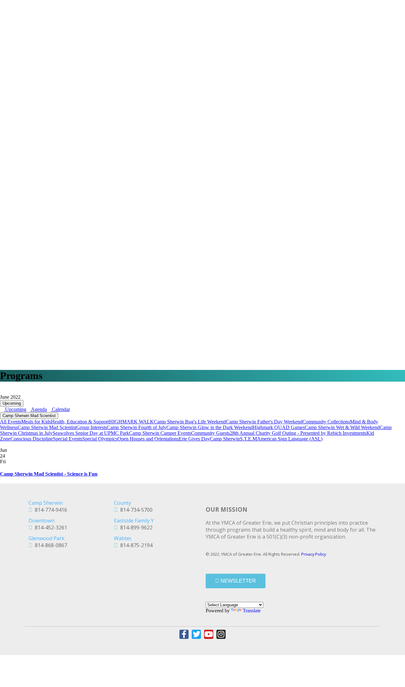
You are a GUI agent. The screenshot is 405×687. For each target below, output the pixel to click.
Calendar (60, 409)
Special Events (67, 438)
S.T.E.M (248, 438)
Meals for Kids (36, 421)
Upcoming (12, 403)
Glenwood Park (46, 538)
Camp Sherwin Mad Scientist (29, 415)
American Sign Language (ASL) (289, 438)
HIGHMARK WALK (131, 421)
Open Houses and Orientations (148, 438)
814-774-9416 (49, 509)
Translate (252, 610)
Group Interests (91, 427)
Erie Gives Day (194, 438)
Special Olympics (99, 438)
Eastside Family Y (134, 520)
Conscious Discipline (31, 438)
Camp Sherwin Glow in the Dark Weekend (209, 427)
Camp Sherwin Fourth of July (136, 427)
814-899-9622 (135, 527)
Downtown (41, 520)
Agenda (38, 409)
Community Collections (326, 421)
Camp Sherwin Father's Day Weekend (264, 421)
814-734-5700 (135, 509)
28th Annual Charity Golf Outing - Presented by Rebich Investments (298, 433)
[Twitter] (196, 634)
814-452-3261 (49, 527)
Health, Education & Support (80, 421)
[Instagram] (221, 634)
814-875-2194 (135, 545)
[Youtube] (208, 634)
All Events (10, 421)
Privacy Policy (313, 554)
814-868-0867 (49, 545)
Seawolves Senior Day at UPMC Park (91, 433)
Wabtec (123, 538)
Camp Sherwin (225, 438)
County (122, 502)
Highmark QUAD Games (279, 427)
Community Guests (210, 433)
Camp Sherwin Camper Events (160, 433)
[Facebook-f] (184, 634)
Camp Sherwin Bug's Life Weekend (190, 421)
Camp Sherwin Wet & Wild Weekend (342, 427)
